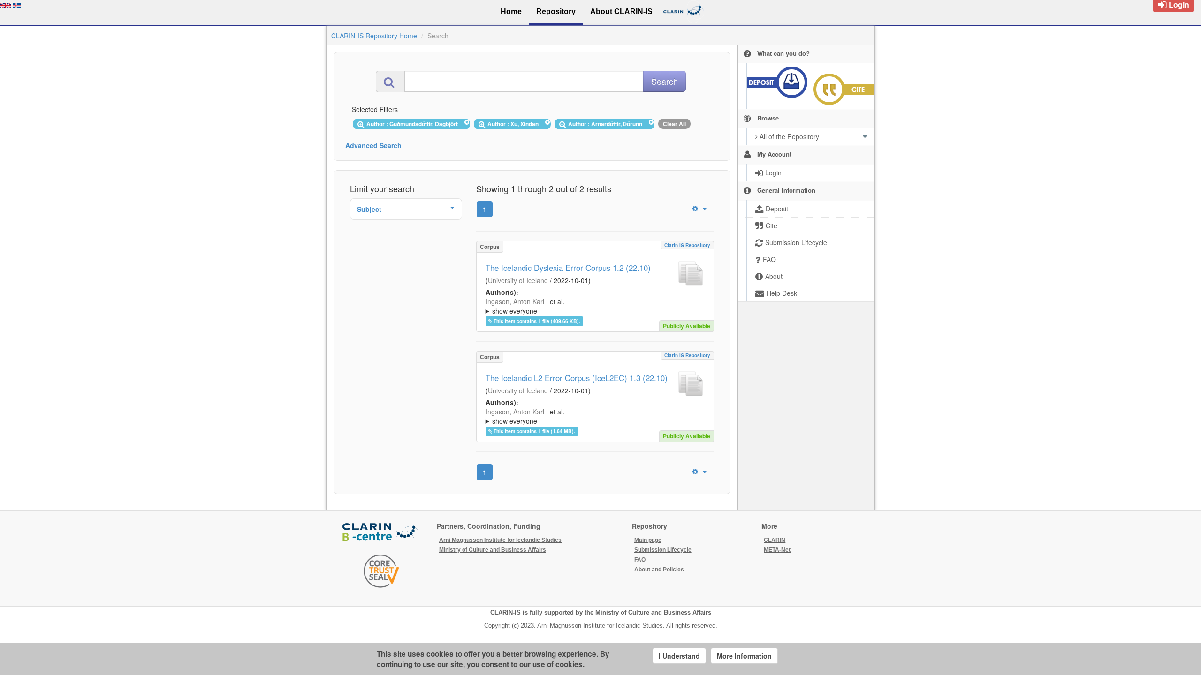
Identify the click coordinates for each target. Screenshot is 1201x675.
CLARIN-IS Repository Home (374, 35)
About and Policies (659, 569)
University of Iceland (518, 280)
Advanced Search (373, 145)
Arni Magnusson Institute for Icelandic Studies (500, 540)
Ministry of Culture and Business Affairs (492, 550)
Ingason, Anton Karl (515, 301)
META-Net (777, 550)
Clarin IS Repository (687, 245)
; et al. (525, 306)
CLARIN (774, 540)
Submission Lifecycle (663, 550)
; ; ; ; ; (591, 306)
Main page (647, 540)
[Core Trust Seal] (381, 571)
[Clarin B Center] (381, 532)
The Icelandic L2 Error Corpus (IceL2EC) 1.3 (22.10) (577, 377)
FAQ (640, 559)
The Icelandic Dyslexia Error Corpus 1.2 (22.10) (568, 267)
